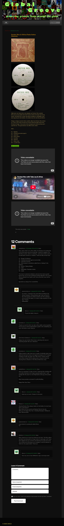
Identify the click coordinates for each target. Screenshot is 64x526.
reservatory (21, 351)
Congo (28, 229)
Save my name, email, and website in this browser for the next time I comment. (32, 496)
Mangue (20, 403)
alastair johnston (25, 291)
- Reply (39, 248)
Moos (26, 310)
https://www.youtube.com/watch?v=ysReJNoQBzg (31, 379)
